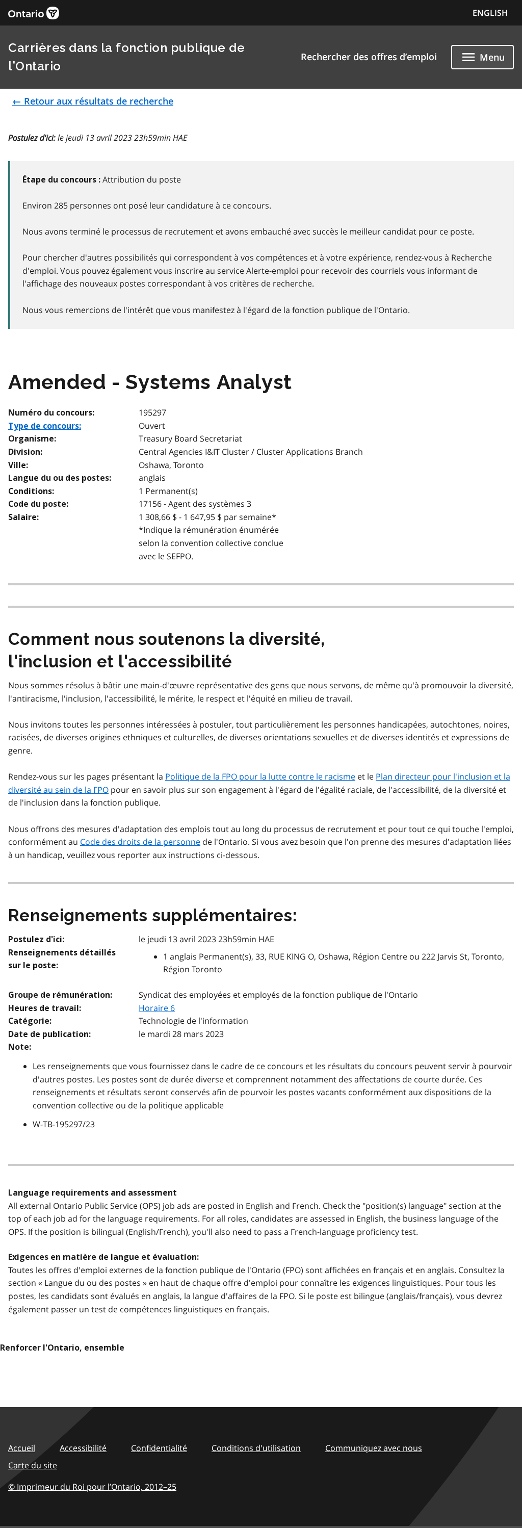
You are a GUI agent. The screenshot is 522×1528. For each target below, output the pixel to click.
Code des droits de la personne (140, 841)
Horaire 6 (157, 1008)
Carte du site (32, 1465)
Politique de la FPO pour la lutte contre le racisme (260, 776)
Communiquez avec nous (373, 1448)
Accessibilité (83, 1448)
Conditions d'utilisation (256, 1448)
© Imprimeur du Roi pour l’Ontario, (92, 1486)
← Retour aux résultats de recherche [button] (92, 101)
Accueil (21, 1448)
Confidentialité (159, 1448)
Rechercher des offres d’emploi (369, 56)
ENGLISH (490, 12)
